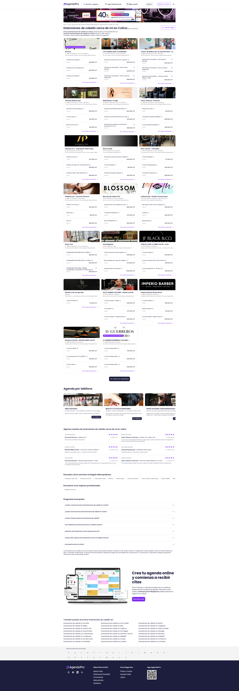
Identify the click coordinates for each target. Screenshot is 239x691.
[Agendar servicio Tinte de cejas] (81, 118)
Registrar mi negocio (164, 4)
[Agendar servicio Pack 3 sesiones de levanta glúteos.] (119, 253)
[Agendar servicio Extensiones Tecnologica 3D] (81, 69)
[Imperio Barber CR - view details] (157, 284)
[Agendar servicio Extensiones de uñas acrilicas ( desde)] (119, 158)
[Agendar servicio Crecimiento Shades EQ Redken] (157, 118)
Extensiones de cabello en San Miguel (114, 631)
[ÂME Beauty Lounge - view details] (119, 92)
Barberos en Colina (70, 489)
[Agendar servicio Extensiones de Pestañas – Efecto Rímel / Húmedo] (157, 61)
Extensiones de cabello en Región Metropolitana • (86, 24)
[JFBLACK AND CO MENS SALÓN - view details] (157, 236)
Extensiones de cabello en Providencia (77, 636)
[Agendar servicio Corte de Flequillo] (157, 158)
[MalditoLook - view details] (82, 188)
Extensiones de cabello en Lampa (113, 639)
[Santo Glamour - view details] (157, 92)
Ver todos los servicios (89, 82)
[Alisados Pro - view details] (82, 140)
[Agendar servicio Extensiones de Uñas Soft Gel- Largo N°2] (119, 61)
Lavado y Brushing (132, 478)
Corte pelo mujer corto (71, 478)
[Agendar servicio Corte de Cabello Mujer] (157, 166)
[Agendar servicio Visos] (81, 221)
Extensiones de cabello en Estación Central (117, 634)
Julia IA (122, 677)
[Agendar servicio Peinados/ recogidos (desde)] (119, 174)
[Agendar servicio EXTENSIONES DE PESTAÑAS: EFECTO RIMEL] (81, 253)
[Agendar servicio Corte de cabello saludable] (157, 126)
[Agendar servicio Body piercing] (157, 221)
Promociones (98, 677)
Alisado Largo (120, 478)
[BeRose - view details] (82, 43)
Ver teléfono (96, 417)
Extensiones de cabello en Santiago (151, 631)
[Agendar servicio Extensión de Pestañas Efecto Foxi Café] (119, 118)
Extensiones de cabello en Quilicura (114, 628)
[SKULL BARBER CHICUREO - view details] (119, 284)
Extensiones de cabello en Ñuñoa (150, 623)
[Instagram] (68, 672)
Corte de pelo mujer (99, 478)
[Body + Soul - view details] (82, 236)
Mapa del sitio (98, 680)
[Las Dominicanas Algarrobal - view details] (119, 43)
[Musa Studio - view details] (119, 140)
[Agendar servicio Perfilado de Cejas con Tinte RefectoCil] (81, 166)
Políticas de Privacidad (101, 674)
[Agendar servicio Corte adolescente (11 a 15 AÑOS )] (81, 357)
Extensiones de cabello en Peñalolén (76, 641)
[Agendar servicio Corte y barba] (81, 365)
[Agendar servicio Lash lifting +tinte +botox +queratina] (157, 205)
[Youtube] (82, 672)
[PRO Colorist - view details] (157, 140)
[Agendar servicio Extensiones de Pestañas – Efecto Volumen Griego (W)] (119, 77)
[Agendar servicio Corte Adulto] (119, 309)
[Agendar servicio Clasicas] (157, 213)
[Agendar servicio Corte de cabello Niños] (119, 349)
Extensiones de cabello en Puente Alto (77, 628)
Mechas (111, 478)
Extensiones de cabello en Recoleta (151, 634)
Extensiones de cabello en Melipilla (113, 636)
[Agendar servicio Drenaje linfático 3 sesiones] (119, 269)
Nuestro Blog (98, 671)
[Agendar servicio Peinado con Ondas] (81, 205)
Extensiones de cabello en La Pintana (151, 641)
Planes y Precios (126, 671)
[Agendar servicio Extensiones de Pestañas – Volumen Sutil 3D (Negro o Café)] (157, 78)
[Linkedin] (77, 672)
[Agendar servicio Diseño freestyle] (157, 309)
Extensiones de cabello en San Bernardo (78, 639)
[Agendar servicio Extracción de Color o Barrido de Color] (119, 205)
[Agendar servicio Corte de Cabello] (81, 301)
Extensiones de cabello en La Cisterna (152, 639)
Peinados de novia (85, 478)
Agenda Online (125, 674)
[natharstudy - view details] (157, 188)
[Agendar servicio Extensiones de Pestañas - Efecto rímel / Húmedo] (119, 69)
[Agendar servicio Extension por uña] (157, 109)
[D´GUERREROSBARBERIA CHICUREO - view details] (119, 332)
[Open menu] (174, 4)
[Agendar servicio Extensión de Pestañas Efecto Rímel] (119, 109)
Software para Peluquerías (148, 591)
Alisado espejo (165, 478)
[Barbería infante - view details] (82, 332)
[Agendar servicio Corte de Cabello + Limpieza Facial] (119, 317)
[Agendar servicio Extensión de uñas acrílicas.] (81, 109)
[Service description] (79, 60)
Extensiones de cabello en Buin (112, 626)
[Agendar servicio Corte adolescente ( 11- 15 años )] (157, 269)
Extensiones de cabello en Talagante (151, 626)
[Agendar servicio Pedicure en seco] (81, 158)
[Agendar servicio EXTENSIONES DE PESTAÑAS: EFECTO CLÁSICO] (81, 261)
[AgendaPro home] (71, 4)
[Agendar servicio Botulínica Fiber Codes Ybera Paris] (81, 174)
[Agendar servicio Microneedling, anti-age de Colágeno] (119, 261)
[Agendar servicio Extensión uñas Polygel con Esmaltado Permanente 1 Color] (119, 126)
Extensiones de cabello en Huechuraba (77, 631)
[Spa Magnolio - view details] (119, 236)
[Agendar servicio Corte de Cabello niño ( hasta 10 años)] (157, 261)
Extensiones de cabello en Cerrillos (76, 623)
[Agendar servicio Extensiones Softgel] (81, 77)
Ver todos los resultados (119, 379)
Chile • (69, 24)
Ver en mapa (169, 27)
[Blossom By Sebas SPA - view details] (119, 188)
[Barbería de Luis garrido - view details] (82, 284)
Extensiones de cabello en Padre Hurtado (153, 628)
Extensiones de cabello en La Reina (113, 641)
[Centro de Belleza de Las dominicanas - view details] (157, 43)
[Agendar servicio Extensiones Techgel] (81, 61)
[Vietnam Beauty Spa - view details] (82, 92)
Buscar (149, 4)
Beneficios (97, 683)
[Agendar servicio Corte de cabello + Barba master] (157, 317)
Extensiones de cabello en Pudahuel (151, 636)
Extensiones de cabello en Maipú (75, 626)
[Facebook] (73, 672)
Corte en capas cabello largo (149, 478)
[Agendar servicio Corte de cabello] (157, 253)
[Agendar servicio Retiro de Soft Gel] (81, 126)
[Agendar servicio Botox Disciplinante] (119, 221)
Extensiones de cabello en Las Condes (115, 623)
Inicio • (65, 24)
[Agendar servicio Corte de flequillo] (119, 166)
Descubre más (138, 599)
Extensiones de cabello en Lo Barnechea (78, 634)
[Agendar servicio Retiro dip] (81, 213)
